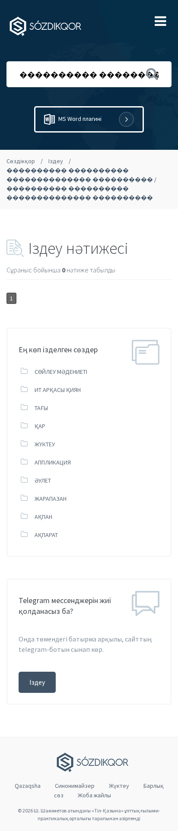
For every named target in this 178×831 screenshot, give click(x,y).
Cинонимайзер (75, 786)
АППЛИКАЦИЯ (53, 462)
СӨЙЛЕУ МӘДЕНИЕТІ (61, 372)
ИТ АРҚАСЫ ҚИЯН (58, 390)
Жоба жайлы (94, 795)
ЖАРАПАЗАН (51, 498)
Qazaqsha (28, 786)
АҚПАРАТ (46, 535)
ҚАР (40, 426)
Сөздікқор (20, 161)
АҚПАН (43, 517)
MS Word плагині (79, 119)
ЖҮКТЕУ (45, 444)
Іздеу (55, 161)
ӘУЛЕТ (43, 480)
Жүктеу (119, 786)
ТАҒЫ (41, 408)
